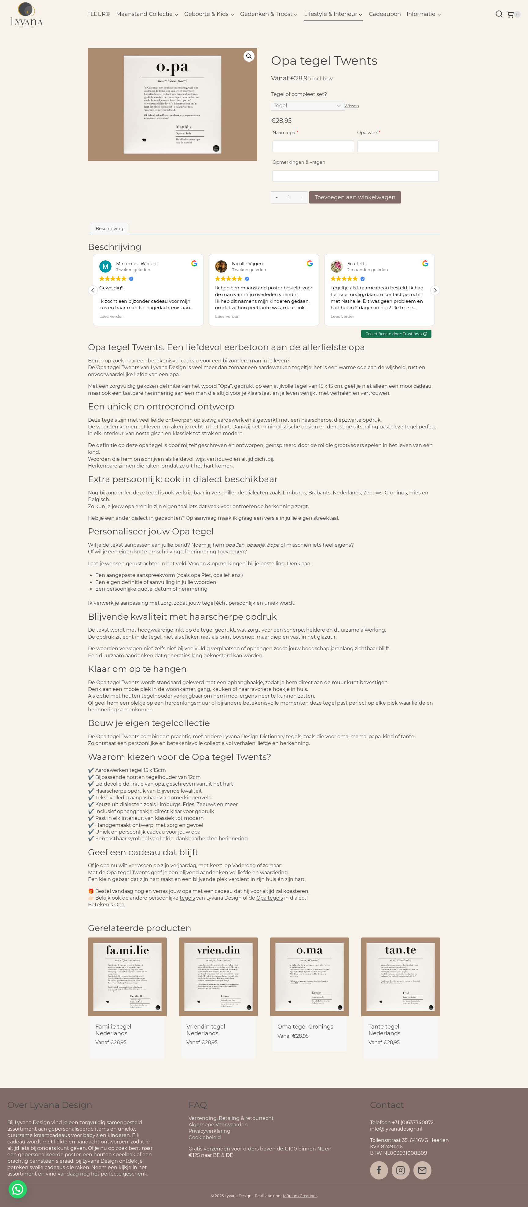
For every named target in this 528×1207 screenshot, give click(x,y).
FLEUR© (98, 14)
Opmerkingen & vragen (299, 162)
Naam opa (285, 132)
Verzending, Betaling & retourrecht (231, 1118)
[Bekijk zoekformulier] (499, 14)
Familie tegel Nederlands (113, 1030)
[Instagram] (401, 1170)
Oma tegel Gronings (305, 1026)
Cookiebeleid (205, 1137)
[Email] (422, 1170)
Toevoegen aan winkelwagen (355, 197)
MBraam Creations (300, 1196)
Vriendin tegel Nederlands (205, 1030)
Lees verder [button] (111, 316)
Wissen (351, 105)
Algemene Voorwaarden (218, 1125)
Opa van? (369, 132)
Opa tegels (269, 898)
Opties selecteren (309, 1054)
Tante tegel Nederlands (385, 1030)
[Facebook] (379, 1170)
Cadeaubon (385, 14)
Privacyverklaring (209, 1131)
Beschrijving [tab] (109, 228)
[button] (249, 56)
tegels (187, 898)
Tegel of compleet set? (299, 94)
